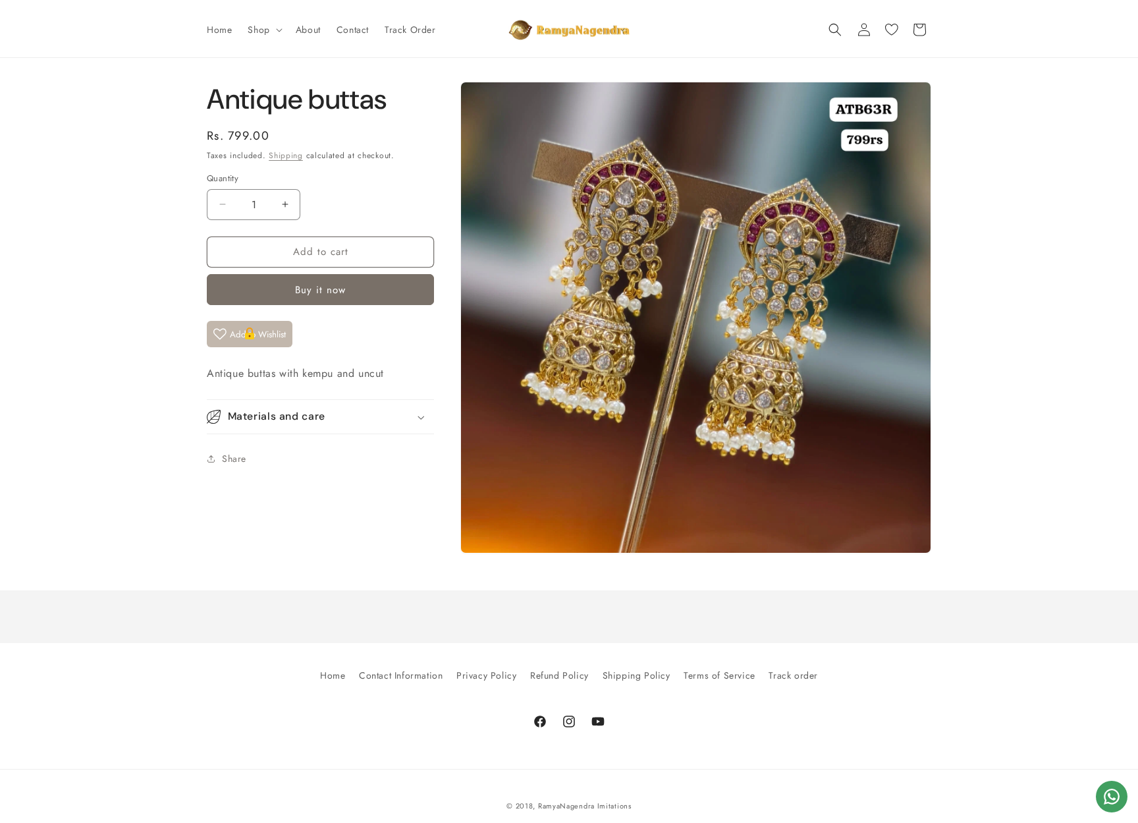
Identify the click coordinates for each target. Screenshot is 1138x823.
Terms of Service (719, 675)
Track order (793, 675)
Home (332, 675)
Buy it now (320, 289)
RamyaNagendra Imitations (585, 806)
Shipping (286, 155)
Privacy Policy (486, 675)
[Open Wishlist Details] (892, 29)
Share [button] (234, 458)
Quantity (222, 178)
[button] (263, 29)
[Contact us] (1111, 796)
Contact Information (401, 675)
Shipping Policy (636, 675)
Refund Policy (559, 675)
